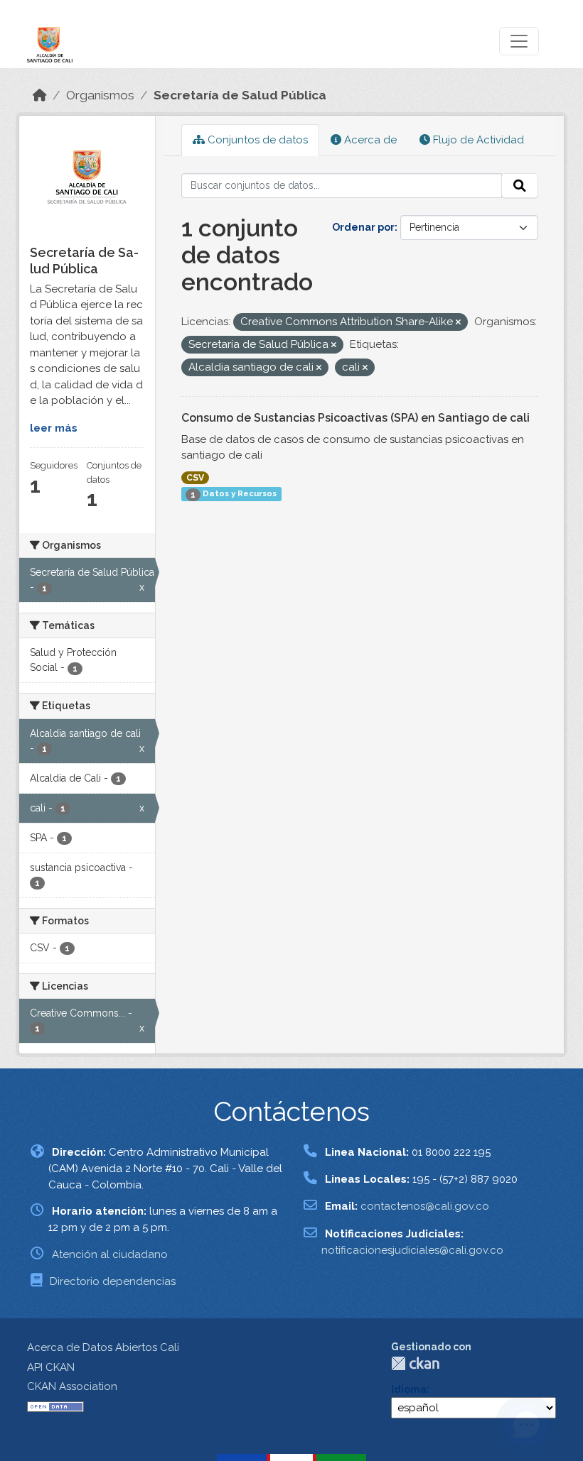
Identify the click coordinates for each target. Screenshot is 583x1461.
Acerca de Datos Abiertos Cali (103, 1347)
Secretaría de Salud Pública (240, 95)
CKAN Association (72, 1386)
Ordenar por (363, 227)
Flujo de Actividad (477, 139)
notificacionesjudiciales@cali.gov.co (412, 1250)
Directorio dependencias (113, 1281)
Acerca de (369, 139)
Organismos (100, 95)
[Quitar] (458, 322)
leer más (53, 428)
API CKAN (51, 1367)
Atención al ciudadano (110, 1254)
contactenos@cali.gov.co (424, 1206)
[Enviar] (519, 186)
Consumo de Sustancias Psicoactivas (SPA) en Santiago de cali (355, 418)
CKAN (415, 1363)
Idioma (409, 1389)
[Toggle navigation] (519, 41)
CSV (195, 478)
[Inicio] (40, 95)
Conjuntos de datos (256, 139)
